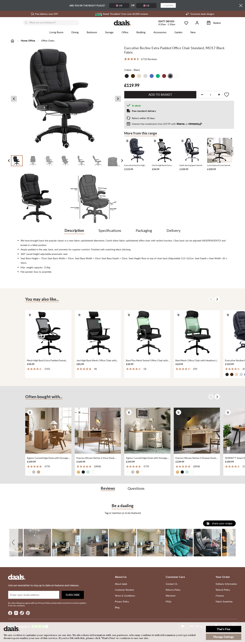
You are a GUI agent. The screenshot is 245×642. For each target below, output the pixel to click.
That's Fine (223, 629)
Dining (75, 32)
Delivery (174, 230)
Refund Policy (223, 589)
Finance (220, 595)
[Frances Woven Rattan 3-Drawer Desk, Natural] (197, 431)
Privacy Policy (122, 601)
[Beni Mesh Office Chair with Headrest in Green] (197, 333)
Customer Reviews (124, 589)
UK (120, 5)
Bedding (140, 32)
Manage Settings (223, 637)
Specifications (110, 230)
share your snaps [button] (221, 523)
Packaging (144, 230)
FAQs (168, 601)
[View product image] (38, 198)
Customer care (175, 576)
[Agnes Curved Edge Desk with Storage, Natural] (48, 431)
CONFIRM (168, 5)
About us (121, 576)
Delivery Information (226, 583)
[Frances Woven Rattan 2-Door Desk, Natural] (98, 431)
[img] (125, 59)
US (147, 5)
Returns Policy (173, 589)
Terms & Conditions (125, 595)
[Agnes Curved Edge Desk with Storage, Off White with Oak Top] (147, 431)
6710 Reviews (149, 59)
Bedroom (92, 32)
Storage (109, 32)
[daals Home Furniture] (122, 23)
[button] (13, 542)
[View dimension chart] (94, 198)
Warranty (170, 595)
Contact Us (171, 583)
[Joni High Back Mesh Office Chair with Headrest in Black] (98, 333)
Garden (178, 32)
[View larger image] (66, 99)
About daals (121, 583)
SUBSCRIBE (73, 595)
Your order (223, 576)
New (193, 32)
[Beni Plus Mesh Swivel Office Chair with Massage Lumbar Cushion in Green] (147, 333)
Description (74, 230)
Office (125, 32)
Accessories (160, 32)
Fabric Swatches (224, 601)
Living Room (56, 32)
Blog (117, 607)
